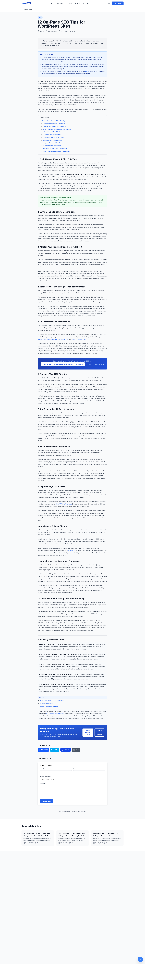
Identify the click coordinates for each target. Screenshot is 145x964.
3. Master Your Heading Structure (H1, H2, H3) (56, 126)
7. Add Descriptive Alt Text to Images (53, 137)
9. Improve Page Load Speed (51, 143)
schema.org (72, 550)
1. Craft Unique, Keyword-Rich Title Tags (54, 121)
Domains (77, 3)
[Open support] (140, 959)
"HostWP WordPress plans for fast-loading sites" (53, 339)
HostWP (87, 71)
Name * (42, 769)
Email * (75, 769)
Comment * (43, 783)
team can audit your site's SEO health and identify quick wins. (63, 364)
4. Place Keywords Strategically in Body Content (57, 129)
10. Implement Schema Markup (52, 146)
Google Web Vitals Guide (47, 703)
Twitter (56, 750)
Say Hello (86, 3)
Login (109, 3)
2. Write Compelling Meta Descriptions (54, 124)
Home (51, 3)
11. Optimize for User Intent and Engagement (55, 148)
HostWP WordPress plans (64, 504)
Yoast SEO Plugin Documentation (49, 706)
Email (77, 750)
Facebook (44, 750)
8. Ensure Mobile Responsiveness (52, 140)
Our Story (69, 3)
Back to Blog (27, 9)
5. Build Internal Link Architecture (52, 132)
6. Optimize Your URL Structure (52, 135)
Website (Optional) (45, 776)
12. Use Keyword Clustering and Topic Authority (57, 151)
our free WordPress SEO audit (55, 713)
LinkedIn (66, 750)
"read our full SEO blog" (79, 339)
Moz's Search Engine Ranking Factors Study (52, 700)
